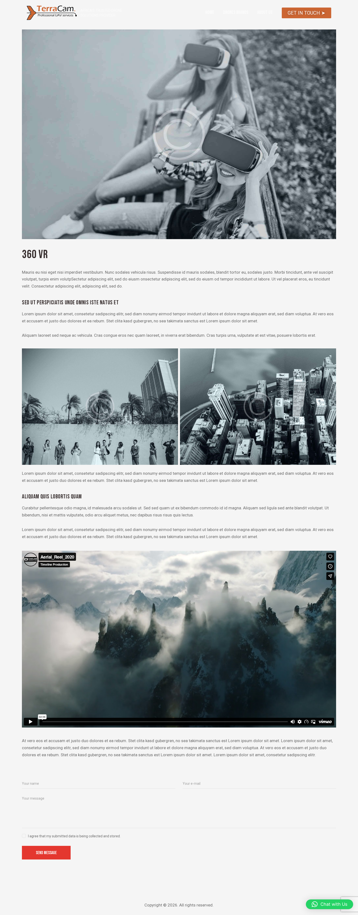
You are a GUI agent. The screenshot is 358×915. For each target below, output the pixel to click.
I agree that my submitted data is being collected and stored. (74, 836)
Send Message (46, 852)
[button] (329, 904)
